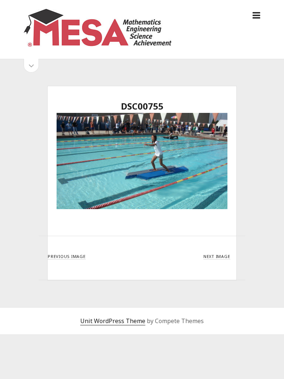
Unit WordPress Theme (112, 321)
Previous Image (67, 256)
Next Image (216, 256)
